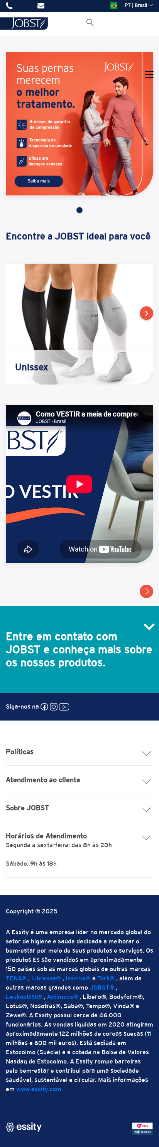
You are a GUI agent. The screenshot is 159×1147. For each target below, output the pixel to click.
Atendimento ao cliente (43, 780)
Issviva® (78, 978)
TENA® (16, 978)
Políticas (20, 751)
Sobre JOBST (27, 808)
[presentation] (146, 313)
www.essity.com (38, 1089)
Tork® (106, 978)
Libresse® (46, 978)
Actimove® (63, 996)
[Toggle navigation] (149, 75)
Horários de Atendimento (46, 836)
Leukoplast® (24, 996)
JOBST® (102, 987)
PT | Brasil (135, 5)
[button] (146, 591)
